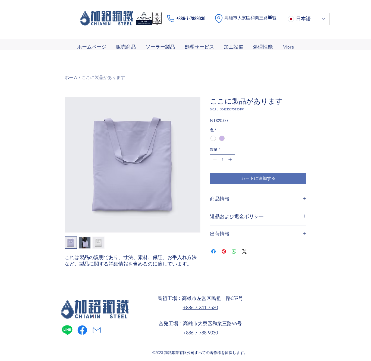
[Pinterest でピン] (224, 251)
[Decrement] (214, 159)
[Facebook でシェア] (213, 251)
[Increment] (230, 159)
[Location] (218, 18)
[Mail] (96, 330)
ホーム (71, 77)
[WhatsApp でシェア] (234, 251)
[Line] (67, 330)
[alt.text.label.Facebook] (82, 330)
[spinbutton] (222, 159)
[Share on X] (244, 251)
